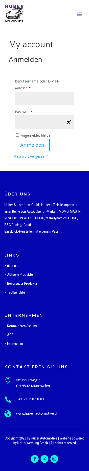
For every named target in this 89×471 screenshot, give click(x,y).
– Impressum (13, 343)
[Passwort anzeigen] (69, 122)
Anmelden (32, 145)
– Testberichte (14, 292)
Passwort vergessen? (31, 156)
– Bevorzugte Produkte (20, 283)
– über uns (11, 265)
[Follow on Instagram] (54, 459)
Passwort (33, 111)
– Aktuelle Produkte (18, 274)
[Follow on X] (44, 459)
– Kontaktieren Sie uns (20, 326)
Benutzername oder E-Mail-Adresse (37, 84)
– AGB (9, 335)
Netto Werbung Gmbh (32, 443)
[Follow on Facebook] (35, 459)
